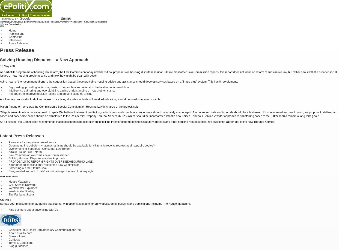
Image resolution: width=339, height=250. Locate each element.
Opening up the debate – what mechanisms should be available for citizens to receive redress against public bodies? (82, 145)
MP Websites (73, 21)
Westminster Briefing (22, 191)
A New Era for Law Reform (25, 152)
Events (62, 21)
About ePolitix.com (20, 233)
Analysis (16, 21)
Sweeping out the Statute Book (28, 168)
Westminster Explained (23, 188)
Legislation (26, 21)
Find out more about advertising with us (33, 209)
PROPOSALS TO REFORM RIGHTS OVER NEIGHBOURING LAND (51, 161)
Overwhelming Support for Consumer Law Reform (40, 148)
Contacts (14, 239)
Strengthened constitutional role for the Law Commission (44, 165)
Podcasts (54, 21)
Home (3, 21)
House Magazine (19, 181)
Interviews (37, 21)
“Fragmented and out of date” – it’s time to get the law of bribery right (51, 171)
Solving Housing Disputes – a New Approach (37, 158)
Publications (16, 33)
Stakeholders (100, 21)
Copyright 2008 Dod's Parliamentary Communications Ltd (45, 230)
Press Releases (19, 43)
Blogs (46, 21)
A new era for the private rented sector (32, 142)
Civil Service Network (22, 185)
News (9, 21)
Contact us (15, 37)
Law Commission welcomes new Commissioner (39, 155)
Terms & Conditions (21, 242)
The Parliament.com (21, 194)
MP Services (86, 21)
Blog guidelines (18, 246)
